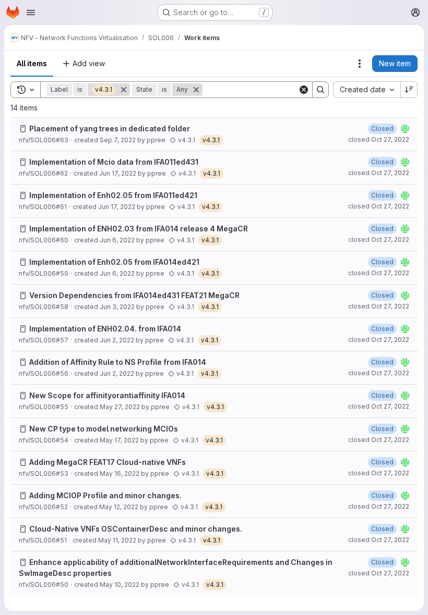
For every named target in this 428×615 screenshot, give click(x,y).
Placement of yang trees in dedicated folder (109, 128)
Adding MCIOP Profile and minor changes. (105, 495)
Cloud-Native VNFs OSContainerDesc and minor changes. (135, 528)
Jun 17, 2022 (117, 173)
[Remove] (123, 89)
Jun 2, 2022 (117, 340)
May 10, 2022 (119, 584)
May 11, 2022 (117, 540)
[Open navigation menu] (30, 12)
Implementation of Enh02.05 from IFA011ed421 (113, 195)
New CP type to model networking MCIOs (103, 428)
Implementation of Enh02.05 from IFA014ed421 (114, 261)
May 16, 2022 (119, 473)
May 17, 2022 (119, 440)
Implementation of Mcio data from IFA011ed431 (113, 161)
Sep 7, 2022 (118, 140)
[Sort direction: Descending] (409, 89)
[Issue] (23, 129)
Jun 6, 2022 (117, 240)
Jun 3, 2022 (117, 307)
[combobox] (366, 89)
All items (32, 63)
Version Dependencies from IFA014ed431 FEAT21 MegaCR (134, 295)
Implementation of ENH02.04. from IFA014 (105, 328)
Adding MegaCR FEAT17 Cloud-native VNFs (107, 462)
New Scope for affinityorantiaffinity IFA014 (107, 395)
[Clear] (304, 89)
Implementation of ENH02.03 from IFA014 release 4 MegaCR (138, 228)
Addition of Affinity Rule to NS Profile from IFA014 (117, 362)
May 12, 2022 (118, 507)
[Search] (320, 89)
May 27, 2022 (120, 407)
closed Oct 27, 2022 (378, 139)
